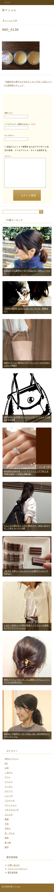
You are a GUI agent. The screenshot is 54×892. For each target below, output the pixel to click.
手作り (8, 828)
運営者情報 (13, 872)
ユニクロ (9, 814)
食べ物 (8, 843)
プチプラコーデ (12, 810)
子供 (7, 824)
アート (8, 777)
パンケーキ (10, 800)
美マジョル (9, 10)
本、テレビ (10, 833)
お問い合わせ (14, 865)
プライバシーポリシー (18, 869)
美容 (7, 838)
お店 (7, 768)
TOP (10, 21)
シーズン (9, 786)
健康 (7, 819)
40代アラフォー (12, 759)
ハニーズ (9, 796)
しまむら (9, 772)
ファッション (11, 805)
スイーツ (9, 791)
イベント (9, 782)
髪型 (7, 847)
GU (6, 763)
